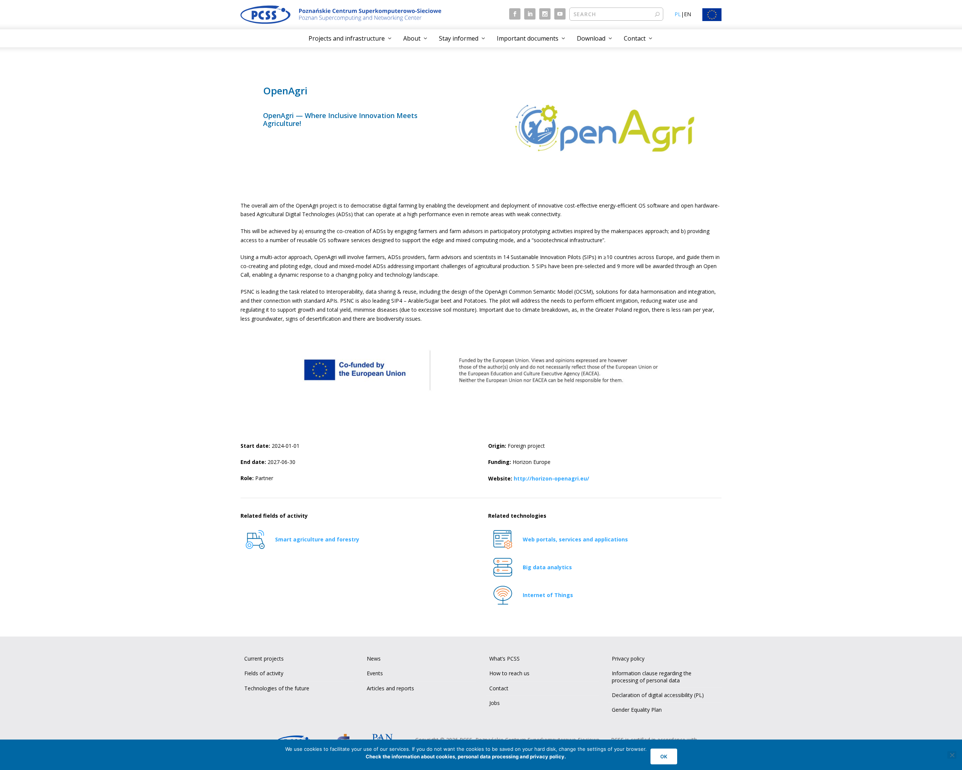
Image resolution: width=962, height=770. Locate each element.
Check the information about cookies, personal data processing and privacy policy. (466, 756)
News (374, 658)
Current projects (264, 658)
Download (591, 38)
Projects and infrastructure (347, 38)
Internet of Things (548, 595)
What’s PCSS (504, 658)
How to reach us (509, 673)
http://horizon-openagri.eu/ (551, 478)
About (411, 38)
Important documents (527, 38)
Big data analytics (547, 567)
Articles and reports (390, 688)
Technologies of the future (276, 688)
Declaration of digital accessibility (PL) (658, 695)
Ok (663, 756)
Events (375, 673)
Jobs (494, 702)
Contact (635, 38)
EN (687, 14)
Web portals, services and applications (575, 539)
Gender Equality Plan (637, 709)
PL (678, 14)
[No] (951, 755)
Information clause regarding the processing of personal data (651, 677)
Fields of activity (263, 673)
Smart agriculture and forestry (317, 539)
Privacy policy (628, 658)
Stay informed (458, 38)
